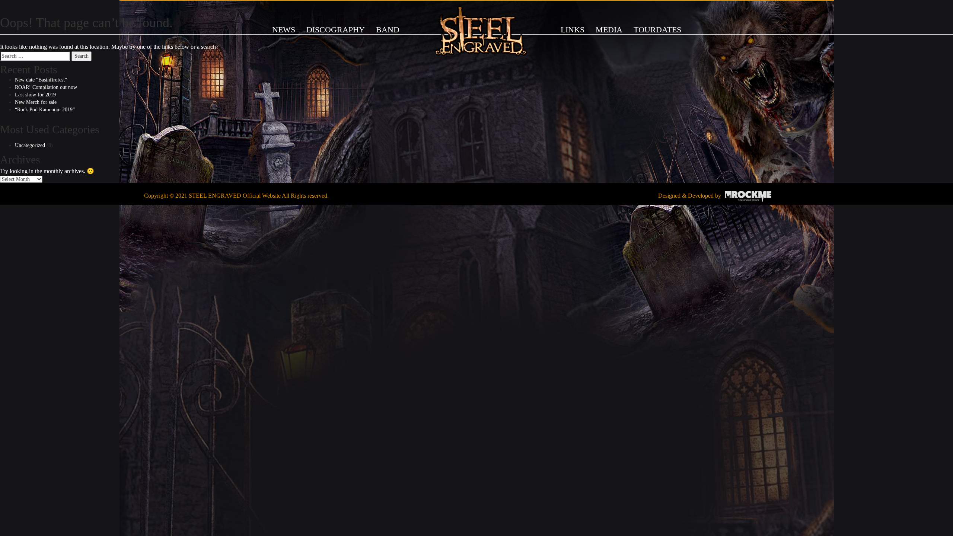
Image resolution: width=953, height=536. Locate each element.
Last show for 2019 (35, 95)
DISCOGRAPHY (335, 29)
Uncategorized (30, 145)
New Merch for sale (36, 102)
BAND (387, 29)
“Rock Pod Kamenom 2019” (45, 109)
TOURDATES (657, 29)
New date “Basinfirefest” (41, 80)
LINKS (572, 29)
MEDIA (609, 29)
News (283, 29)
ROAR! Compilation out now (46, 87)
